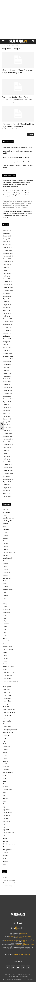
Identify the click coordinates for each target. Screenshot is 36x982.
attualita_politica (8, 521)
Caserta (5, 561)
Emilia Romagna (8, 589)
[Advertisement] (18, 20)
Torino (5, 838)
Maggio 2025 (7, 273)
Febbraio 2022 (7, 385)
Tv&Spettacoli (7, 850)
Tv (4, 847)
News (5, 669)
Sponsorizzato (7, 790)
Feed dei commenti (9, 883)
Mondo (5, 658)
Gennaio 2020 (7, 433)
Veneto (5, 858)
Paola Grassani (5, 75)
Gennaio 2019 (7, 467)
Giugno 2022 (7, 373)
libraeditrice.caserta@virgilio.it (21, 954)
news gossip (7, 687)
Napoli (5, 664)
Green (5, 607)
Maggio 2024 (7, 307)
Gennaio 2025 (7, 284)
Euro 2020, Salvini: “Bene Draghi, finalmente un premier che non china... (17, 98)
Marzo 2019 (7, 462)
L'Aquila (5, 621)
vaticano (5, 855)
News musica (7, 698)
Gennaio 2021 (7, 419)
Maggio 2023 (7, 342)
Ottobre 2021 (7, 396)
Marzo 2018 (7, 496)
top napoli (6, 824)
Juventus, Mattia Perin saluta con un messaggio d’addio (17, 152)
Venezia (5, 861)
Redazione (7, 974)
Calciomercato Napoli (10, 552)
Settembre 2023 (8, 330)
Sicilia (4, 775)
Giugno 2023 (7, 339)
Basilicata (6, 529)
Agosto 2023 (7, 333)
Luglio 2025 (6, 267)
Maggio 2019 (7, 456)
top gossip (6, 815)
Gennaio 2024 (7, 319)
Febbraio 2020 (7, 430)
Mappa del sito (24, 976)
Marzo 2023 (7, 347)
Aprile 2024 (6, 310)
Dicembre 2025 (8, 253)
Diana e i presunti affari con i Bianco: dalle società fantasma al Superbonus (16, 184)
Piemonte (6, 735)
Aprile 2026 (6, 242)
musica (5, 661)
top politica (6, 827)
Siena (4, 781)
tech (4, 801)
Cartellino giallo (8, 558)
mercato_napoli (8, 649)
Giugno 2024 (7, 304)
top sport (6, 830)
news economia (8, 684)
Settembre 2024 (8, 296)
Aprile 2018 (6, 493)
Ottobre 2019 (7, 442)
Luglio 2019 (6, 450)
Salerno (5, 761)
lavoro (5, 629)
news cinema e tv (8, 672)
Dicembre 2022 (8, 356)
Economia (6, 587)
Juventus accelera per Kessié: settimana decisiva (18, 162)
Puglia (5, 752)
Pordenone (6, 747)
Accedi (5, 877)
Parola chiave (7, 727)
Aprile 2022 (6, 379)
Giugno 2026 (7, 236)
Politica (5, 744)
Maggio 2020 (7, 422)
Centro (5, 566)
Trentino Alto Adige (9, 844)
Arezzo (5, 515)
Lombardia (6, 641)
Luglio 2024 (6, 302)
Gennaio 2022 (7, 387)
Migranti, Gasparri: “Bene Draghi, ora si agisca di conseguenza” (17, 71)
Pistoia (5, 741)
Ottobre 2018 (7, 476)
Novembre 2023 (8, 324)
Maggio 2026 (7, 239)
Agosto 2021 (7, 402)
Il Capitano (6, 609)
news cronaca (7, 675)
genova (5, 601)
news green (6, 689)
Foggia (5, 598)
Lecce (5, 635)
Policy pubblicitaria (13, 976)
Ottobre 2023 (7, 327)
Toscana (5, 841)
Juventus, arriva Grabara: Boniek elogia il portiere (18, 147)
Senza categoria (8, 772)
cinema (5, 569)
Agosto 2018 (7, 482)
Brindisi (5, 544)
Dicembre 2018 (8, 470)
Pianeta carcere (8, 732)
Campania (6, 555)
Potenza (5, 749)
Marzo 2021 (7, 416)
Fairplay (5, 595)
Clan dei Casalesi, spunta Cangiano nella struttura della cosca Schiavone (17, 195)
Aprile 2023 (6, 345)
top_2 (5, 835)
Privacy (20, 974)
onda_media (7, 721)
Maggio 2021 (7, 410)
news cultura (7, 678)
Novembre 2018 (8, 473)
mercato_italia (7, 647)
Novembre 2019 (8, 439)
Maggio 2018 (7, 490)
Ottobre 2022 (7, 362)
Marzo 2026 (7, 244)
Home (3, 46)
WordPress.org (7, 886)
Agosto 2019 (7, 447)
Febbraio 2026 (7, 247)
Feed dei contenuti (9, 880)
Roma (5, 758)
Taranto (5, 798)
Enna (4, 592)
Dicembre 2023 (8, 322)
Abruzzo (5, 509)
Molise (5, 655)
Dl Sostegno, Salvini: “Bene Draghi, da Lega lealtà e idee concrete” (18, 125)
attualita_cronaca (8, 518)
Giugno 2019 (7, 453)
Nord (4, 718)
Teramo (5, 804)
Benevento (6, 532)
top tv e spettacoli (8, 832)
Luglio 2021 (6, 405)
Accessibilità (26, 974)
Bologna (5, 538)
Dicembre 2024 (8, 287)
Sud (4, 795)
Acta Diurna (6, 512)
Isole (4, 615)
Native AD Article (8, 667)
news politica (7, 701)
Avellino (5, 524)
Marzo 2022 (7, 382)
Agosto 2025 (7, 264)
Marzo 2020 (7, 427)
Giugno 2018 (7, 487)
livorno (5, 638)
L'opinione (6, 624)
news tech (6, 707)
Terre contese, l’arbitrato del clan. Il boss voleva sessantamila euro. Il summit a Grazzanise (17, 205)
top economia (7, 812)
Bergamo (6, 535)
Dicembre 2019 (8, 436)
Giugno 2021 (7, 407)
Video (5, 864)
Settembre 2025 (8, 262)
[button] (3, 41)
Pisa (4, 738)
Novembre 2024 (8, 290)
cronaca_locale (7, 578)
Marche (5, 644)
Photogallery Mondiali (10, 729)
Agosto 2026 (7, 230)
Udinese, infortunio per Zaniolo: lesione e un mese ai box (18, 167)
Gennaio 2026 (7, 250)
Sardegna (6, 767)
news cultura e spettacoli (11, 681)
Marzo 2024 (7, 313)
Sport (4, 792)
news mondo (7, 695)
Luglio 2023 (6, 336)
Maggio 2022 (7, 376)
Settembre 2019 (8, 445)
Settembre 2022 (8, 365)
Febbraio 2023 (7, 350)
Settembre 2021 (8, 399)
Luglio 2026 (6, 233)
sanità (5, 764)
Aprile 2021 (6, 413)
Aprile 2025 (6, 276)
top (4, 807)
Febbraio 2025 (7, 282)
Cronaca (5, 575)
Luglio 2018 (6, 485)
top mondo (6, 821)
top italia (5, 818)
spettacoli (6, 787)
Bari (4, 526)
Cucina (5, 584)
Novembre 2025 (8, 256)
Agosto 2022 (7, 367)
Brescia (5, 541)
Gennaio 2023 (7, 353)
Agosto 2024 (7, 299)
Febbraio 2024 (7, 316)
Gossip (5, 604)
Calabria (5, 549)
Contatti (14, 974)
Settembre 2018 (8, 479)
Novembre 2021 (8, 393)
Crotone (5, 581)
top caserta (6, 810)
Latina (5, 627)
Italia (4, 618)
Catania (5, 564)
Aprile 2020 (6, 425)
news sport (6, 704)
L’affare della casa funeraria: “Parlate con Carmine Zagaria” (17, 215)
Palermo (5, 724)
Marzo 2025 (7, 279)
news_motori (7, 715)
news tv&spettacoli (9, 712)
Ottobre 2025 (7, 259)
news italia (6, 692)
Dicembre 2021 (8, 390)
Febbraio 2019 (7, 465)
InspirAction (6, 612)
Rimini (5, 755)
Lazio (4, 632)
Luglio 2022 (6, 370)
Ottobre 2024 (7, 293)
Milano (5, 652)
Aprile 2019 (6, 459)
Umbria (5, 852)
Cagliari (5, 546)
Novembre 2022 (8, 359)
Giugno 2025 (7, 270)
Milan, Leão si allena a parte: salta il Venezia (16, 157)
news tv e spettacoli (9, 709)
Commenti (6, 572)
